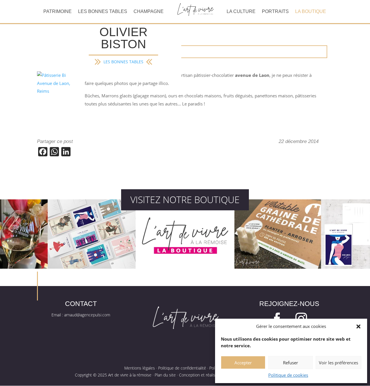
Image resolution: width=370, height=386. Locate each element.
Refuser (290, 362)
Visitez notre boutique (185, 199)
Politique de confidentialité (182, 368)
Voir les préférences (338, 362)
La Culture (241, 12)
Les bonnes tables (102, 12)
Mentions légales (139, 368)
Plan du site (165, 375)
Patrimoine (57, 12)
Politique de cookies (288, 375)
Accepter (243, 362)
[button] (358, 326)
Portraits (275, 12)
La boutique (310, 12)
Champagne (149, 12)
